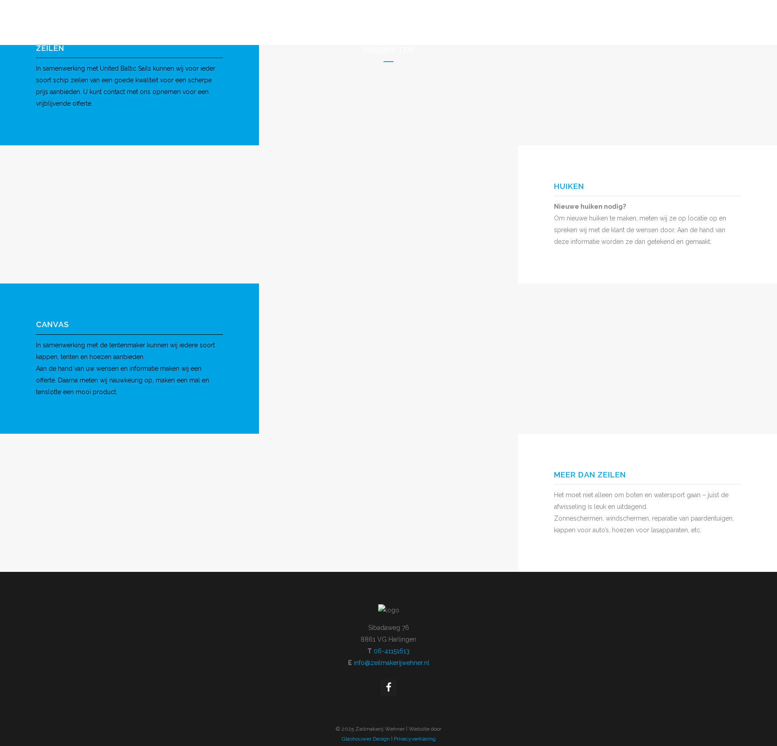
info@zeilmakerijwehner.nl (391, 662)
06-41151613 (392, 651)
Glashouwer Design (366, 739)
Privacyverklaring (415, 739)
